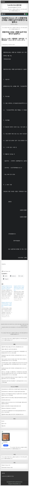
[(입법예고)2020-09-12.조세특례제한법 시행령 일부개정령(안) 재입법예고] (8, 309)
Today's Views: (5, 465)
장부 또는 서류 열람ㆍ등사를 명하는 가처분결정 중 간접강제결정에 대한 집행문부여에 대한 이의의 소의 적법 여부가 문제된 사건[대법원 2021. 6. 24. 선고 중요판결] (14, 373)
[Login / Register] (27, 14)
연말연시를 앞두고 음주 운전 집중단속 (9, 349)
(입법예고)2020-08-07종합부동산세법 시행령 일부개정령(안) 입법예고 (14, 20)
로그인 (3, 421)
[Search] (25, 14)
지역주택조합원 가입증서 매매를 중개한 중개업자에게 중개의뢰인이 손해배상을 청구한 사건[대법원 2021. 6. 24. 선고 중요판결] (14, 364)
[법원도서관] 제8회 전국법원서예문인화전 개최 (11, 406)
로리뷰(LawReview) (6, 399)
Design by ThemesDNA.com (14, 483)
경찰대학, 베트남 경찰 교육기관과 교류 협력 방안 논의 (12, 346)
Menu (4, 2)
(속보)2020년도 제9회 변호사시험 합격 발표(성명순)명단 (13, 391)
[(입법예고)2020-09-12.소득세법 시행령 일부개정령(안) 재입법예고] (8, 292)
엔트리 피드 (4, 423)
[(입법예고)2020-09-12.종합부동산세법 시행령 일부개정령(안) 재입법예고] (20, 293)
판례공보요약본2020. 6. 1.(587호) (9, 408)
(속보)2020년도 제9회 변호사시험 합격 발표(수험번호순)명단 (14, 389)
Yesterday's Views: (6, 467)
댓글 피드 (3, 425)
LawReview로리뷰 (14, 5)
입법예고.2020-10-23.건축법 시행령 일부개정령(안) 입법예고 (14, 397)
